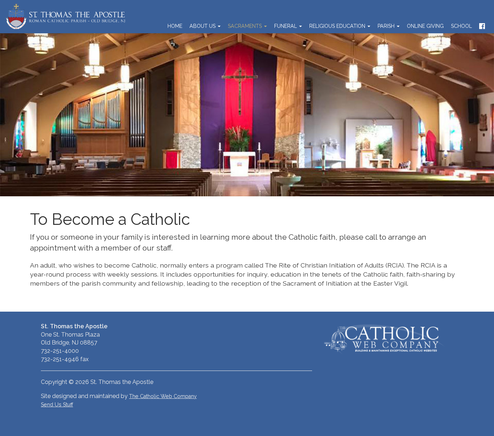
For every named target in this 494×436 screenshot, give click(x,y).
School (461, 26)
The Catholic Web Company (163, 396)
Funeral (286, 26)
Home (174, 26)
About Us (203, 26)
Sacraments (245, 26)
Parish (387, 26)
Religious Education (338, 26)
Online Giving (425, 26)
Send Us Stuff (57, 404)
